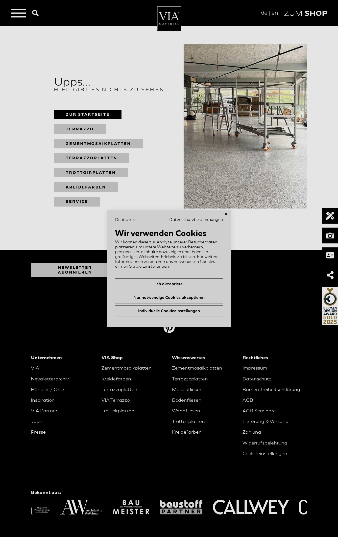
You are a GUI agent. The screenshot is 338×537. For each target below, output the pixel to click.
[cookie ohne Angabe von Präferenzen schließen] (226, 214)
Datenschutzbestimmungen (196, 219)
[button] (126, 220)
